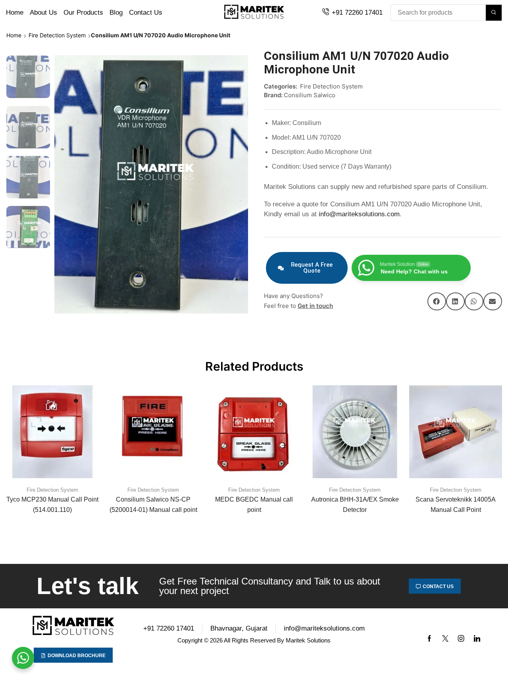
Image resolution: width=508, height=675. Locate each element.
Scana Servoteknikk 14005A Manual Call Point (456, 504)
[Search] (494, 13)
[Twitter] (445, 638)
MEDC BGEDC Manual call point (254, 504)
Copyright (189, 640)
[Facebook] (429, 638)
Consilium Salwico (309, 95)
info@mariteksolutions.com (359, 214)
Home (13, 35)
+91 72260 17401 (357, 12)
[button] (436, 301)
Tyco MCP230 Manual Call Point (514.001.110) (52, 504)
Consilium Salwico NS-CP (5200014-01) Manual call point (153, 504)
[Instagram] (461, 638)
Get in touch (315, 306)
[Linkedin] (477, 638)
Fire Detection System (57, 35)
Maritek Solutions (308, 640)
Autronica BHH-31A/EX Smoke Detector (355, 504)
